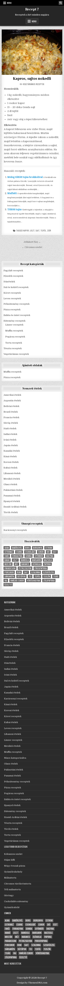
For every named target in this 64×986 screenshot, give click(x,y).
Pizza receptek (12, 309)
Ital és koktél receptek (16, 287)
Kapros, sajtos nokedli (32, 78)
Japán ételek (11, 445)
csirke (19, 551)
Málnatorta (10, 877)
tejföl (43, 230)
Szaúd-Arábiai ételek (15, 506)
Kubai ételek (10, 467)
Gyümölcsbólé (12, 907)
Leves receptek (12, 298)
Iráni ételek (10, 439)
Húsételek (9, 281)
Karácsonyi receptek (15, 530)
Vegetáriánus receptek (33, 84)
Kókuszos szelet (13, 854)
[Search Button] (60, 3)
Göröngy (9, 895)
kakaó (7, 560)
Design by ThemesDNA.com (32, 982)
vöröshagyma (33, 580)
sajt (37, 230)
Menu (9, 2)
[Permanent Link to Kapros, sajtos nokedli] (32, 52)
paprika (47, 564)
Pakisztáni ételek (13, 490)
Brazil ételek (11, 412)
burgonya (37, 547)
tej (30, 576)
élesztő (8, 584)
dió (48, 551)
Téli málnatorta (12, 889)
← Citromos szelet (32, 247)
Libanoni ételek (12, 473)
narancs (25, 564)
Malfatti (12, 193)
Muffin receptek (14, 330)
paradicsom (10, 568)
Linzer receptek (14, 324)
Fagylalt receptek (13, 270)
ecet (55, 551)
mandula (25, 560)
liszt (32, 230)
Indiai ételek (10, 434)
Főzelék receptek (13, 276)
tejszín (46, 576)
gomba (28, 556)
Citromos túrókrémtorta (17, 883)
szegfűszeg (48, 572)
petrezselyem (25, 568)
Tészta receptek (13, 348)
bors (27, 547)
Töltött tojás (14, 209)
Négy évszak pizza (14, 865)
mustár (8, 564)
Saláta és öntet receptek (17, 315)
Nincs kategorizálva (15, 758)
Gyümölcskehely (13, 871)
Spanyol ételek (12, 501)
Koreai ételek (11, 462)
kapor (26, 230)
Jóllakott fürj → (32, 242)
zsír (49, 230)
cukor (41, 551)
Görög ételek (11, 423)
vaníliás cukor (17, 580)
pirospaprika (40, 568)
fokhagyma (17, 556)
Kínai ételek (10, 456)
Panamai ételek (12, 495)
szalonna (35, 572)
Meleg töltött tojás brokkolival (25, 177)
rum (19, 572)
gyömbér (39, 556)
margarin (36, 560)
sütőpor (21, 576)
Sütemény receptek (14, 321)
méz (16, 564)
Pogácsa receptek (15, 336)
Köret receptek (12, 293)
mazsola (48, 560)
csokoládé (30, 551)
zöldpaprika (49, 580)
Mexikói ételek (12, 478)
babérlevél (17, 547)
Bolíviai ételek (11, 406)
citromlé (8, 551)
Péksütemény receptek (17, 304)
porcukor (9, 572)
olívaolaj (36, 564)
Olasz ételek (10, 484)
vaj (5, 580)
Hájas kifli (9, 860)
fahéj (6, 556)
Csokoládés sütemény (16, 901)
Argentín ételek (12, 400)
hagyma (49, 556)
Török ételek (11, 512)
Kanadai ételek (12, 451)
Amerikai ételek (12, 395)
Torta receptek (13, 343)
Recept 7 (32, 9)
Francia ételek (11, 417)
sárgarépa (9, 576)
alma (6, 547)
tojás (55, 576)
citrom (48, 547)
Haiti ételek (10, 428)
